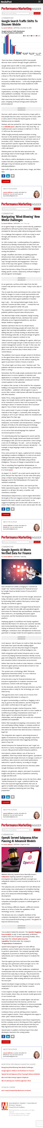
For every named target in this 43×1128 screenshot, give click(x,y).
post (11, 470)
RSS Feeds (11, 1105)
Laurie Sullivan (8, 28)
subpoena (5, 877)
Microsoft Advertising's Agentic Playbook (15, 1077)
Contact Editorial (31, 1103)
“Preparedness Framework (12, 943)
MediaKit (22, 1103)
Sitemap (18, 1105)
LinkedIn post (9, 127)
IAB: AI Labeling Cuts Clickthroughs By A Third (16, 1081)
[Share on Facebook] (3, 176)
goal (36, 919)
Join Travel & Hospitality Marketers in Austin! (16, 1090)
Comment (6, 181)
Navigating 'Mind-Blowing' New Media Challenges (17, 1067)
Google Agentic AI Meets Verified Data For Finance (18, 1071)
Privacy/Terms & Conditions (17, 1107)
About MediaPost (14, 1103)
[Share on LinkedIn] (8, 176)
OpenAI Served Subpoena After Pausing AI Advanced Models (21, 1074)
